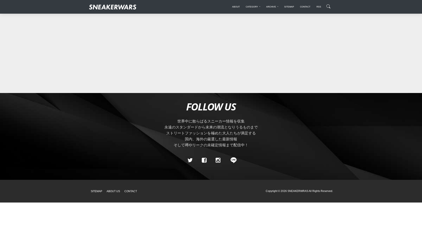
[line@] (232, 160)
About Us (113, 191)
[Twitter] (190, 160)
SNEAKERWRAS (297, 191)
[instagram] (218, 160)
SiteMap (96, 191)
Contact (130, 191)
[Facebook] (204, 160)
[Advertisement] (211, 51)
